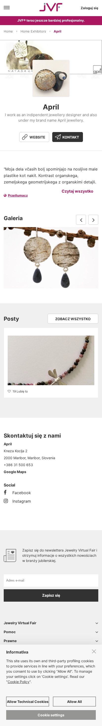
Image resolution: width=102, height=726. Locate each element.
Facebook (21, 492)
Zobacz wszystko (73, 319)
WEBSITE (37, 137)
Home (8, 31)
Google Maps (15, 472)
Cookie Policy (18, 682)
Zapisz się (51, 595)
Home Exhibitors (33, 31)
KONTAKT (70, 137)
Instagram (21, 501)
